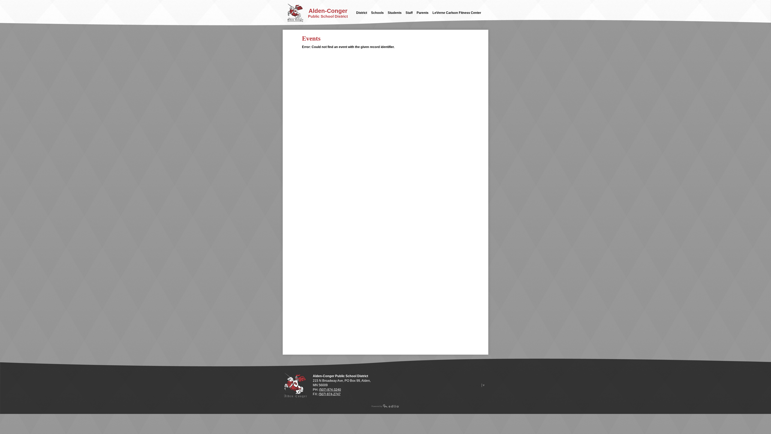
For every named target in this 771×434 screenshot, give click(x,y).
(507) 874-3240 (330, 389)
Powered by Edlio (385, 406)
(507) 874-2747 (330, 394)
